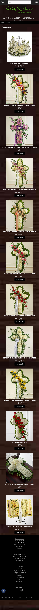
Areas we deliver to (19, 570)
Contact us (19, 574)
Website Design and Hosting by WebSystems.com (28, 597)
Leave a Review (19, 577)
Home (2, 22)
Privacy (19, 579)
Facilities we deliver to (19, 572)
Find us (19, 548)
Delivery (19, 576)
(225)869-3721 (20, 20)
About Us (19, 568)
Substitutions (19, 581)
